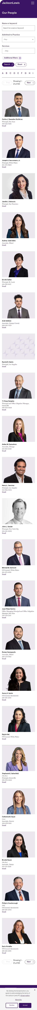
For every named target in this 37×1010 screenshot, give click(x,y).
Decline (11, 1005)
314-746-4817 (6, 284)
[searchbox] (14, 51)
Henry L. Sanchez (8, 485)
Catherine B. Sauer (8, 817)
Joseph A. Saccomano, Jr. (11, 160)
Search (7, 64)
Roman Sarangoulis (9, 652)
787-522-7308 (6, 124)
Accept (25, 1005)
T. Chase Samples (8, 401)
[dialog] (18, 999)
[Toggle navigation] (32, 3)
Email (4, 126)
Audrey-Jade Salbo (9, 241)
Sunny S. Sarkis (7, 693)
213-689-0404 (7, 490)
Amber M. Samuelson (9, 444)
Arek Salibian (6, 321)
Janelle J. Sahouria (8, 202)
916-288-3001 (6, 951)
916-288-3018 (6, 698)
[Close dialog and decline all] (34, 990)
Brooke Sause (7, 860)
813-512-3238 (6, 866)
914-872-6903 (7, 165)
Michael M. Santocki (9, 568)
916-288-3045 (7, 909)
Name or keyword (9, 24)
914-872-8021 (6, 572)
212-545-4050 (7, 531)
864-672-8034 (7, 407)
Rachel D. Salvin (7, 362)
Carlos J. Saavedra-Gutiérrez (12, 119)
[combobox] (18, 51)
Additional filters (11, 58)
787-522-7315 (6, 615)
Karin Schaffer (7, 946)
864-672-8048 (7, 780)
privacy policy (25, 995)
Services (5, 46)
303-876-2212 (6, 823)
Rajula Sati (5, 734)
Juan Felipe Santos (8, 609)
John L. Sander (7, 527)
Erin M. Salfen (7, 280)
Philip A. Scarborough (10, 903)
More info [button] (18, 1000)
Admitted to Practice (11, 35)
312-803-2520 (7, 449)
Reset (20, 64)
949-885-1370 (7, 325)
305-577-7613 (6, 656)
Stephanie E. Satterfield (10, 773)
